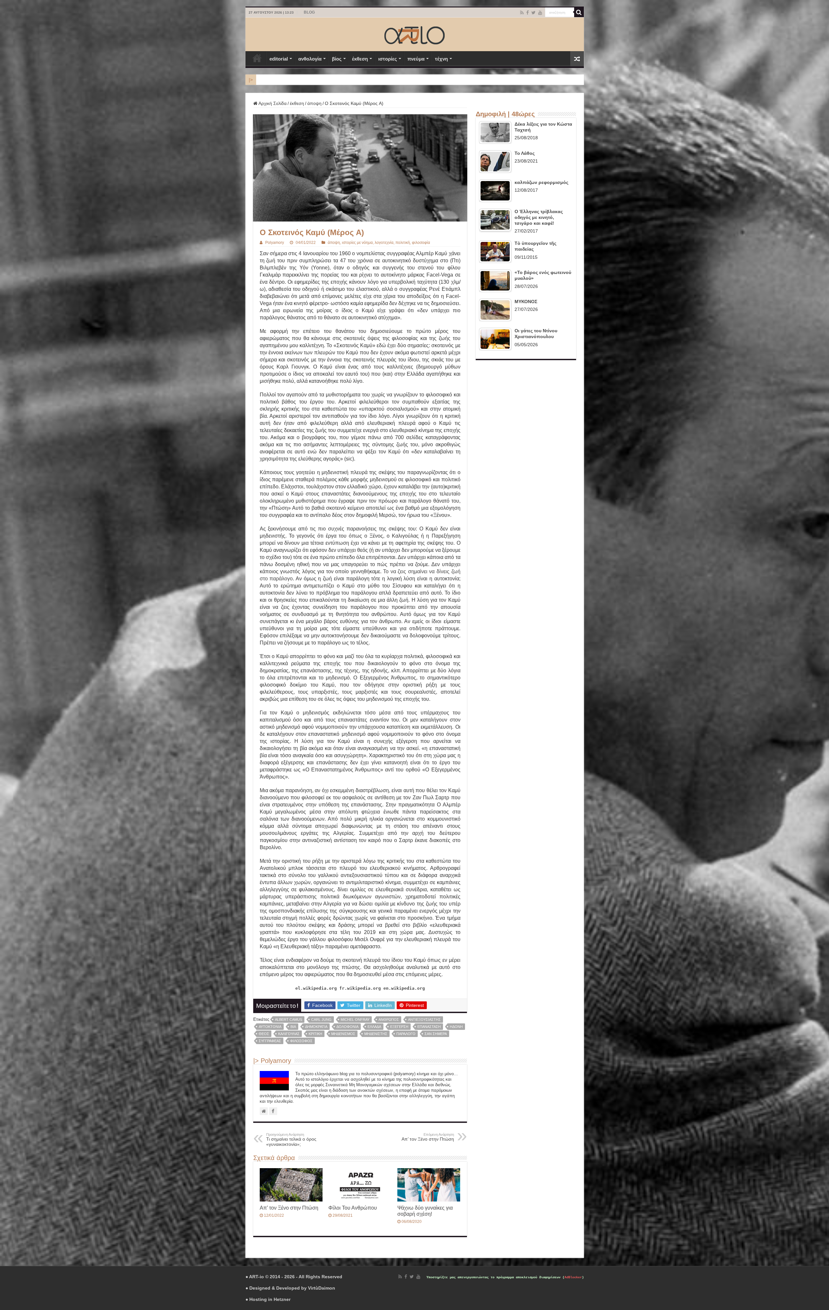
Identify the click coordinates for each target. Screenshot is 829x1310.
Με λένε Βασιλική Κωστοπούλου (289, 79)
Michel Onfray (355, 1019)
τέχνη (441, 59)
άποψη (314, 103)
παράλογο (405, 1034)
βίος (337, 59)
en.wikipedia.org (404, 988)
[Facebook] (527, 13)
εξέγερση (399, 1027)
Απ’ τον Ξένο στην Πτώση (428, 1137)
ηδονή (456, 1027)
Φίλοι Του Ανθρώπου (352, 1208)
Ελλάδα (374, 1027)
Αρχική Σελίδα (257, 58)
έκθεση (360, 59)
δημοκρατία (316, 1027)
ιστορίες (387, 59)
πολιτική (402, 242)
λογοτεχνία (384, 242)
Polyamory (274, 242)
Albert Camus (288, 1019)
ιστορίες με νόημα (357, 242)
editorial (278, 59)
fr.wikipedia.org (360, 988)
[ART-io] (414, 34)
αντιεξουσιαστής (424, 1019)
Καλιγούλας (289, 1034)
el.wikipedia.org (316, 988)
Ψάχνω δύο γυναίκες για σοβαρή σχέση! (425, 1211)
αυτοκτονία (270, 1027)
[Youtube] (540, 13)
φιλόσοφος (301, 1041)
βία (293, 1027)
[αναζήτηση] (579, 12)
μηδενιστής (375, 1034)
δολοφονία (347, 1027)
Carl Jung (321, 1019)
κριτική (315, 1034)
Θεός (264, 1034)
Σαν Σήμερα (436, 1034)
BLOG (309, 12)
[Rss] (521, 13)
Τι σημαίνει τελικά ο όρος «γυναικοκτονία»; (291, 1140)
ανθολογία (310, 59)
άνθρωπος (389, 1019)
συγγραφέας (270, 1041)
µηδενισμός (343, 1034)
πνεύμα (416, 59)
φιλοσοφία (421, 242)
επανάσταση (429, 1027)
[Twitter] (533, 13)
